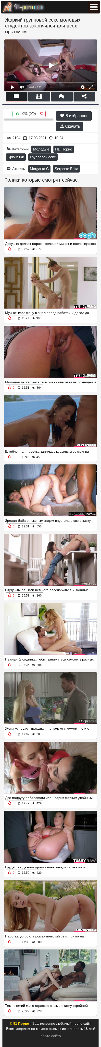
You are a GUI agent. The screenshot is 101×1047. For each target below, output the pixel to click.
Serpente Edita (66, 169)
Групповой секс (43, 157)
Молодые (41, 149)
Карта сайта (50, 1036)
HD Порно (63, 149)
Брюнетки (16, 157)
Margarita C (39, 169)
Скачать (72, 126)
